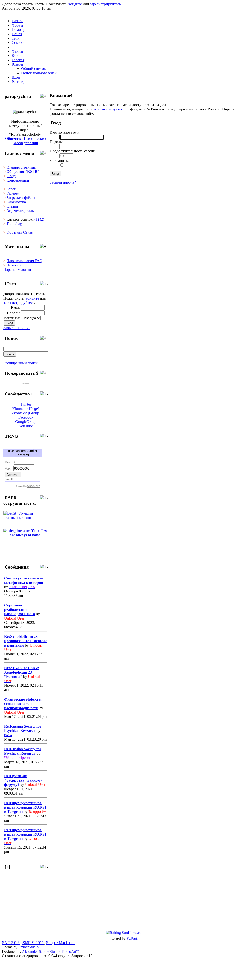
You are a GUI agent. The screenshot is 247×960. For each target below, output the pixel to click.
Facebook (25, 417)
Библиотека (16, 202)
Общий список (33, 69)
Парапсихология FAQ (24, 261)
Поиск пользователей (39, 73)
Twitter (25, 404)
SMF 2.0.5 (11, 943)
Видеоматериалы (21, 211)
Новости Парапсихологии (17, 267)
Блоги (11, 189)
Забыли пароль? (16, 328)
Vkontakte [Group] (25, 413)
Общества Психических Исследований (25, 140)
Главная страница (21, 167)
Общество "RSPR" (23, 172)
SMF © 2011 (33, 943)
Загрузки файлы (21, 198)
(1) (36, 219)
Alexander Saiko (35, 951)
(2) (42, 219)
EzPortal (133, 938)
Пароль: (13, 313)
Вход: (15, 308)
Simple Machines (60, 943)
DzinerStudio (28, 947)
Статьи (12, 206)
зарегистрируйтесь (105, 4)
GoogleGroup (25, 422)
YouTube (26, 426)
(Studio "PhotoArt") (63, 951)
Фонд (11, 176)
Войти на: (12, 318)
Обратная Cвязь (20, 232)
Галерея (13, 193)
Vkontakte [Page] (25, 409)
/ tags (15, 224)
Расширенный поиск (20, 363)
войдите (75, 4)
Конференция (18, 180)
